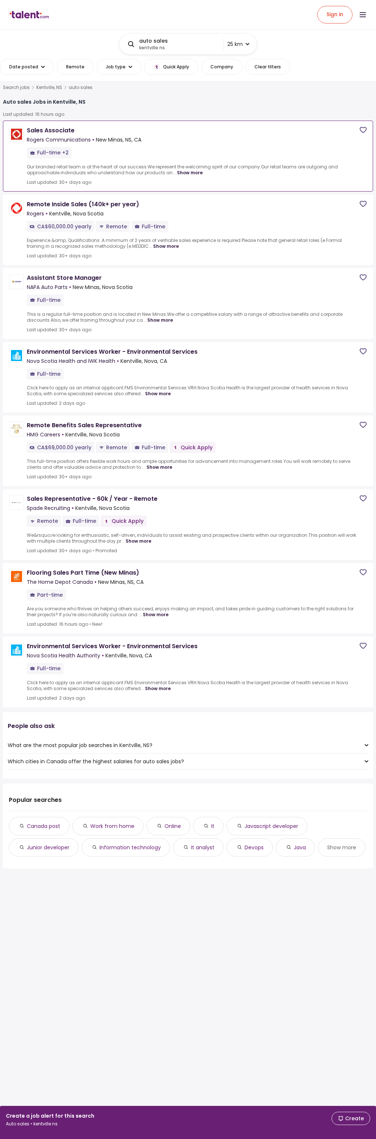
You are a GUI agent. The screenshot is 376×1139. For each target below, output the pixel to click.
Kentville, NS (49, 87)
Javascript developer (271, 826)
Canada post (43, 826)
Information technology (130, 847)
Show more (190, 172)
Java (300, 847)
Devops (254, 847)
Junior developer (48, 847)
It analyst (202, 847)
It (212, 826)
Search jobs (16, 87)
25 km (235, 44)
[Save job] (363, 130)
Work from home (112, 826)
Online (172, 826)
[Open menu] (362, 14)
